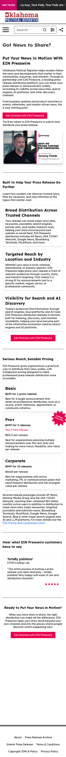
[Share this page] (61, 30)
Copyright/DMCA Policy (22, 751)
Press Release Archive (38, 737)
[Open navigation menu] (6, 30)
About (18, 737)
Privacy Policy (49, 751)
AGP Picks (8, 5)
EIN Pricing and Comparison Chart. (24, 522)
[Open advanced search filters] (52, 29)
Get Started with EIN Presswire (25, 115)
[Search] (45, 29)
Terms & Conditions (48, 744)
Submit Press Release (20, 744)
